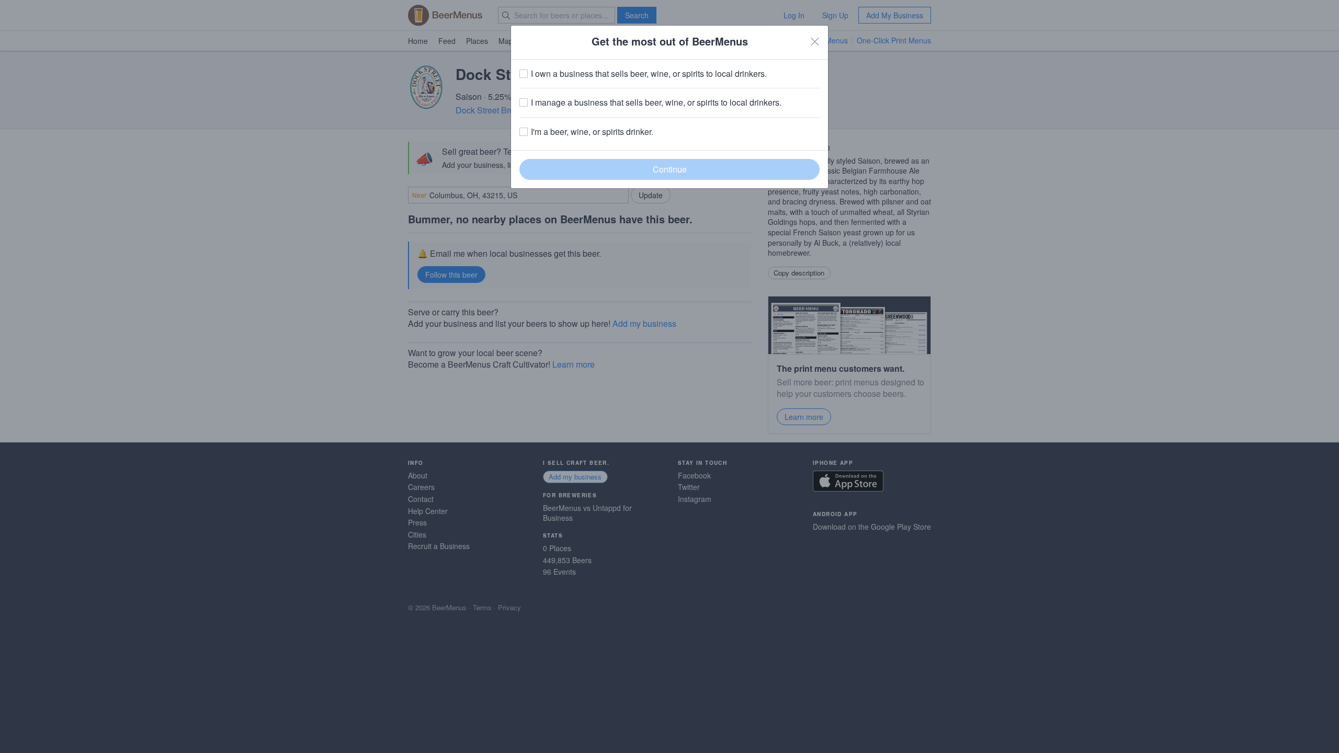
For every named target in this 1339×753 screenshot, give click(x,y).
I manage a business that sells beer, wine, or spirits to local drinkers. (656, 102)
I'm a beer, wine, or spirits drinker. (592, 132)
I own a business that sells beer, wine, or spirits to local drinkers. (649, 73)
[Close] (815, 41)
